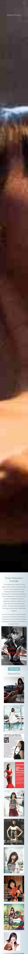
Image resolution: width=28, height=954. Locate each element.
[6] (14, 702)
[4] (14, 929)
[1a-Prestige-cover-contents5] (14, 731)
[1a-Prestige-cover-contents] (14, 844)
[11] (12, 950)
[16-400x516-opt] (14, 901)
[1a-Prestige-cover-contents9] (14, 873)
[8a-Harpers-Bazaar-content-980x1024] (14, 759)
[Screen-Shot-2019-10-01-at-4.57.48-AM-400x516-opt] (14, 787)
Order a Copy (14, 669)
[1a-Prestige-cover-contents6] (14, 816)
